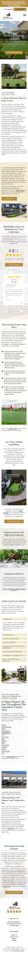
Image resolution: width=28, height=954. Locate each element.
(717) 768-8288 (8, 9)
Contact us (10, 828)
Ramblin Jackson (19, 951)
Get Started (20, 9)
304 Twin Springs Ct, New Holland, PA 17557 (14, 923)
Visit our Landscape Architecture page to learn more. (14, 589)
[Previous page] (6, 311)
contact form (20, 190)
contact (14, 940)
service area (11, 756)
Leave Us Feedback (14, 264)
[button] (3, 486)
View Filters (14, 270)
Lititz (3, 739)
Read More (8, 299)
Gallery (14, 938)
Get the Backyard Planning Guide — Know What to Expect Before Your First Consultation (14, 3)
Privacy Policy (15, 949)
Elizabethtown (6, 733)
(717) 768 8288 (14, 925)
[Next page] (22, 311)
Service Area (14, 937)
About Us (14, 935)
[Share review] (21, 303)
